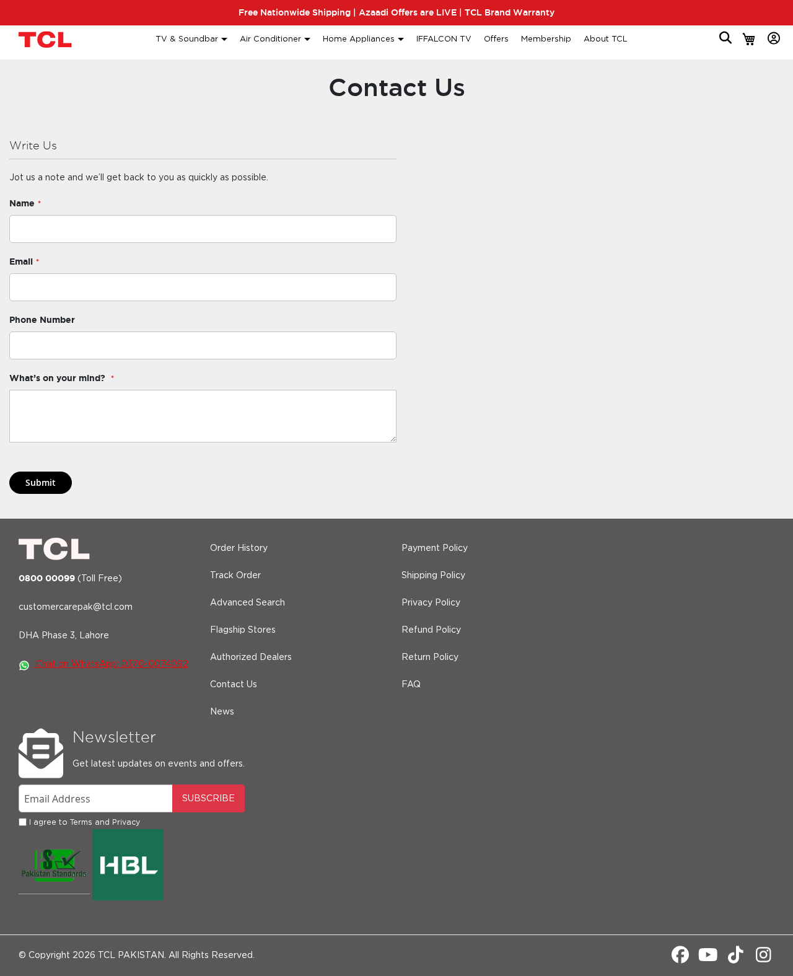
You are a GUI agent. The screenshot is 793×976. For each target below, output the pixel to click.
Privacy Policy (430, 603)
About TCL (606, 39)
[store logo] (46, 39)
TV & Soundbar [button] (187, 39)
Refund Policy (431, 630)
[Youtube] (708, 958)
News (222, 712)
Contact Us (233, 684)
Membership (546, 39)
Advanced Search (247, 603)
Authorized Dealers (251, 657)
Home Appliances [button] (359, 39)
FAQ (411, 684)
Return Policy (429, 657)
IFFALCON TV (443, 39)
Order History (239, 548)
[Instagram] (763, 958)
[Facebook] (680, 958)
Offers (496, 39)
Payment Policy (434, 548)
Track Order (235, 575)
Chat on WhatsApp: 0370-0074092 (110, 664)
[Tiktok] (736, 958)
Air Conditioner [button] (270, 39)
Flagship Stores (243, 630)
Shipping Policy (433, 575)
